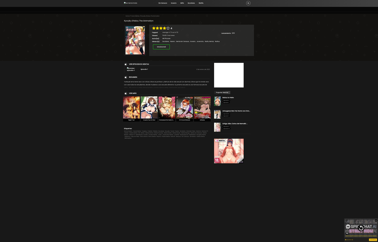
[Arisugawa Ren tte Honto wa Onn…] (217, 114)
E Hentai (150, 131)
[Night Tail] (131, 107)
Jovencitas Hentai (167, 134)
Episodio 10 (226, 128)
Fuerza (177, 131)
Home (127, 16)
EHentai (155, 131)
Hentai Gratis (168, 133)
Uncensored (161, 47)
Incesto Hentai (153, 134)
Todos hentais (135, 16)
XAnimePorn (128, 138)
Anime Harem (128, 131)
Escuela (167, 131)
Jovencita (200, 41)
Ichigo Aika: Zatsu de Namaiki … (234, 123)
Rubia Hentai (166, 136)
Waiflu (201, 3)
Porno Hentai (152, 136)
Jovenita (176, 134)
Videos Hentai (200, 136)
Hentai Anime (149, 133)
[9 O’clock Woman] (184, 107)
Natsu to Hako (228, 97)
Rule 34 (173, 136)
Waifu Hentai (209, 41)
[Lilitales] (202, 107)
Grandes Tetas (190, 131)
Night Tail (131, 120)
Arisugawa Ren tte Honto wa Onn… (236, 111)
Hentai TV (132, 134)
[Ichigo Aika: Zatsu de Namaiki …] (217, 127)
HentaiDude (139, 134)
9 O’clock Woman (184, 120)
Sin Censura (162, 3)
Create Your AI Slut (149, 120)
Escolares (191, 3)
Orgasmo (127, 136)
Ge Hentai (183, 131)
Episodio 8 (226, 114)
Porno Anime (144, 136)
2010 (233, 33)
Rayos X (159, 136)
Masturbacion (184, 134)
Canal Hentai (137, 131)
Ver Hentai (193, 136)
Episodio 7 (226, 116)
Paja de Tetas (135, 136)
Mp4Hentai (192, 134)
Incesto (173, 3)
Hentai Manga (185, 133)
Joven (160, 134)
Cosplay (144, 131)
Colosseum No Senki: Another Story (170, 120)
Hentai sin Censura (182, 41)
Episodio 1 (226, 102)
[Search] (248, 3)
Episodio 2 (226, 100)
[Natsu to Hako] (217, 101)
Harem (172, 41)
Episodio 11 (226, 126)
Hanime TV (205, 131)
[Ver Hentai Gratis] (130, 3)
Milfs (182, 3)
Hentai (143, 133)
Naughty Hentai (201, 134)
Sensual (178, 136)
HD (139, 133)
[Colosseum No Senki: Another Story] (166, 107)
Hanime (198, 131)
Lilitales (202, 120)
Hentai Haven (176, 133)
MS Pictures (166, 38)
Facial (172, 131)
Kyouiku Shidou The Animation (150, 16)
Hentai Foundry (158, 133)
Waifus (217, 41)
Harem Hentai (133, 133)
